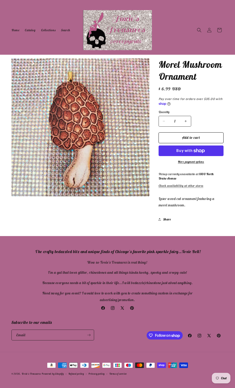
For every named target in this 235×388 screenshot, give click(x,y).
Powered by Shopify (53, 373)
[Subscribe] (89, 335)
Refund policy (76, 373)
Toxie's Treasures (31, 373)
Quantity (164, 112)
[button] (199, 30)
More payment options (191, 161)
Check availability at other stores (181, 186)
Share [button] (167, 219)
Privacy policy (96, 373)
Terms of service (118, 373)
